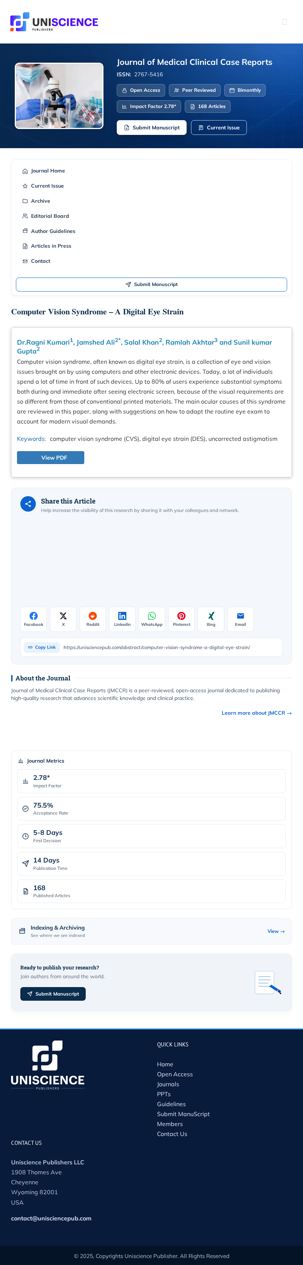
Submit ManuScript (183, 1114)
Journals (168, 1084)
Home (165, 1064)
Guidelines (171, 1104)
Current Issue (223, 127)
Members (170, 1124)
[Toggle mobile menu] (284, 22)
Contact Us (172, 1133)
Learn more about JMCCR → (257, 713)
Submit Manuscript (156, 127)
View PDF (54, 457)
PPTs (164, 1094)
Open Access (175, 1074)
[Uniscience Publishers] (54, 17)
